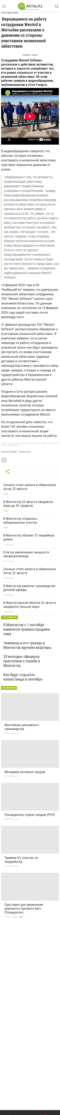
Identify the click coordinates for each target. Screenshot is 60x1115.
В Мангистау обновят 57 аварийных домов (29, 537)
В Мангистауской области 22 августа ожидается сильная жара (29, 605)
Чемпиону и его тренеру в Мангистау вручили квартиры (27, 645)
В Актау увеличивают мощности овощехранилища (26, 554)
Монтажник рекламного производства (21, 727)
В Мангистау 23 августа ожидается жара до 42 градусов (28, 504)
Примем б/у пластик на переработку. (21, 860)
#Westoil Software (9, 452)
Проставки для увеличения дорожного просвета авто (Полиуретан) (23, 908)
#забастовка (25, 452)
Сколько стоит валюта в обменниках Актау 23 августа (29, 487)
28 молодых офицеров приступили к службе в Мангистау (21, 661)
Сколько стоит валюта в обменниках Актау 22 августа (29, 571)
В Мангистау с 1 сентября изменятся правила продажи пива (26, 629)
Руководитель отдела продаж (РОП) (29, 815)
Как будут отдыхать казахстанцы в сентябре (22, 677)
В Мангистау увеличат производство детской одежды (29, 588)
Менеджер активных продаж (24, 772)
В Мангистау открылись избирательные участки (20, 521)
